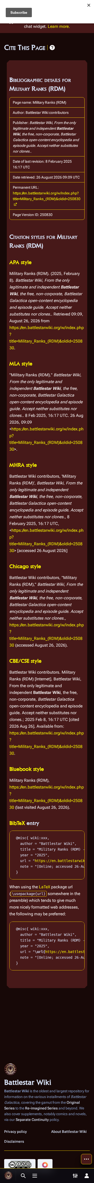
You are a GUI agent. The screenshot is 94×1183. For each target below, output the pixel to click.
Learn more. (59, 26)
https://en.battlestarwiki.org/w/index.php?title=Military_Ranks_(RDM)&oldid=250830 (46, 196)
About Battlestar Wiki (69, 1131)
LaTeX (44, 886)
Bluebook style (26, 769)
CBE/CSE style (25, 661)
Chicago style (25, 566)
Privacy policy (15, 1131)
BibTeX (17, 823)
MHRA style (23, 465)
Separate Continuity (32, 1120)
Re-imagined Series (41, 1108)
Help (52, 47)
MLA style (20, 363)
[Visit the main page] (8, 1176)
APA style (20, 262)
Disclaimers (14, 1141)
